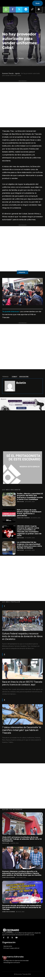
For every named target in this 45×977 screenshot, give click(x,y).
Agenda (6, 54)
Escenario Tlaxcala (8, 73)
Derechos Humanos (23, 517)
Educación (23, 376)
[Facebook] (12, 9)
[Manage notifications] (5, 958)
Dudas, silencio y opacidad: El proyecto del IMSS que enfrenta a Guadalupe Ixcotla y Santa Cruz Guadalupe (30, 496)
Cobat (14, 376)
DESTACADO (20, 501)
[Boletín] (10, 386)
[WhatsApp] (6, 9)
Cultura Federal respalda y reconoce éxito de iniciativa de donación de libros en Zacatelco (22, 636)
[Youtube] (16, 937)
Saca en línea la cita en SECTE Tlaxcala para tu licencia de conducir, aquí (22, 683)
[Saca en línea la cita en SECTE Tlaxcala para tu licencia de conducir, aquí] (22, 669)
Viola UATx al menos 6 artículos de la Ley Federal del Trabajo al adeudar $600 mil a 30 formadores (22, 839)
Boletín (21, 58)
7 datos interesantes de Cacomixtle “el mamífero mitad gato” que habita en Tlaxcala (21, 730)
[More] (38, 9)
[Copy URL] (32, 9)
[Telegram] (25, 9)
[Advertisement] (22, 104)
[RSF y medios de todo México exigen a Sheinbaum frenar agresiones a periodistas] (9, 515)
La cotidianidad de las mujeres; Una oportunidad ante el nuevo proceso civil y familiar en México (29, 545)
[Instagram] (8, 937)
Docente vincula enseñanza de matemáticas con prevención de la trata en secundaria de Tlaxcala (21, 907)
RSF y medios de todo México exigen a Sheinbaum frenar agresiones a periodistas (29, 513)
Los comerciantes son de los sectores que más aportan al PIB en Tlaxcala (21, 314)
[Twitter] (19, 9)
